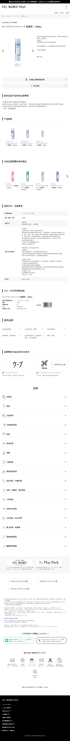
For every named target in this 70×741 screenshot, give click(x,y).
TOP (3, 16)
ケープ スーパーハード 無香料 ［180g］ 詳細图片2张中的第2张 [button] (19, 65)
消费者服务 (12, 108)
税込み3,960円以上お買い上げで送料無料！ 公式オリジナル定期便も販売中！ (35, 1)
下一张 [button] (33, 50)
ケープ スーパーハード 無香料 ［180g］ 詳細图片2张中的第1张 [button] (16, 65)
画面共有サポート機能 (7, 730)
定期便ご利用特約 (6, 717)
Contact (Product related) (11, 618)
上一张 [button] (3, 50)
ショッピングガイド (6, 704)
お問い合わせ (5, 711)
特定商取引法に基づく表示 (8, 727)
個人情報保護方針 (6, 720)
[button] (35, 79)
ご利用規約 (4, 714)
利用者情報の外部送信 (7, 724)
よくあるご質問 (5, 707)
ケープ (8, 16)
